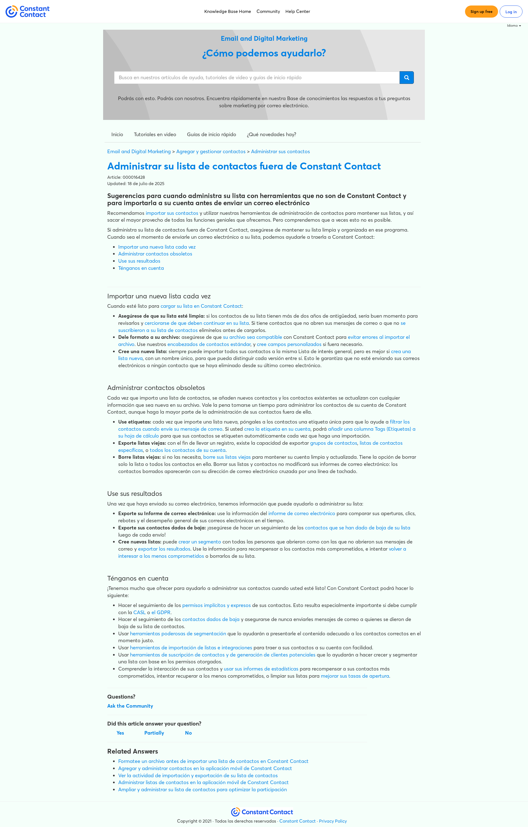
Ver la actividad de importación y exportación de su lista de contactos (198, 775)
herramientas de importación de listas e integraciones (191, 647)
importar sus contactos (172, 213)
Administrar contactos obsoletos (155, 254)
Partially (154, 733)
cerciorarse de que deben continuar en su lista (197, 323)
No (188, 733)
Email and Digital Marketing (139, 151)
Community (268, 11)
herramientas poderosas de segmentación (178, 633)
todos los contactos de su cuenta (188, 450)
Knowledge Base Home (227, 11)
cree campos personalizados (289, 344)
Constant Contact (297, 821)
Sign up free (482, 11)
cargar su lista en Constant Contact (201, 306)
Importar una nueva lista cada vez (157, 247)
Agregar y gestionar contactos (211, 151)
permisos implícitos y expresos (216, 605)
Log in (511, 11)
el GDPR (161, 612)
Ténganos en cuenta (141, 268)
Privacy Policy (333, 821)
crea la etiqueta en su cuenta (277, 429)
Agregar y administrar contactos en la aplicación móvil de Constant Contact (205, 768)
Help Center (297, 11)
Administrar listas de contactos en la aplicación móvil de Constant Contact (203, 782)
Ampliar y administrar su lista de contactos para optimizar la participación (202, 789)
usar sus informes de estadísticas (261, 669)
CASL (139, 612)
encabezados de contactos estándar (209, 344)
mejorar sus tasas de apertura (355, 676)
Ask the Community (130, 706)
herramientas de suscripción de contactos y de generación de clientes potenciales (222, 655)
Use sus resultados (139, 261)
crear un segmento (199, 541)
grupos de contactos (333, 443)
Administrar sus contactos (280, 151)
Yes (120, 733)
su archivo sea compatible (252, 337)
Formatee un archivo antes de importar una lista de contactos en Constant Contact (213, 761)
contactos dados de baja (211, 619)
